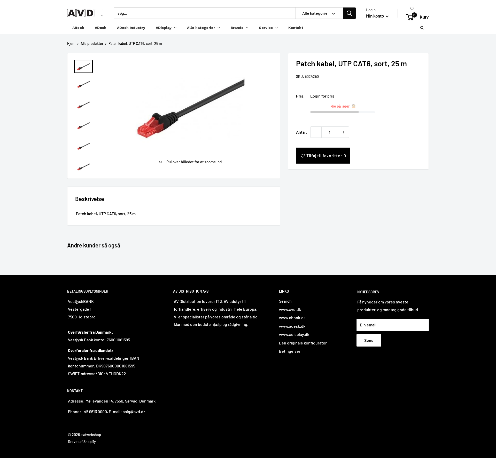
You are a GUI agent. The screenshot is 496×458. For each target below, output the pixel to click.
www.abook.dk (292, 317)
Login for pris (322, 95)
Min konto (375, 15)
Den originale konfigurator (303, 342)
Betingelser (289, 351)
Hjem (71, 43)
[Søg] (349, 13)
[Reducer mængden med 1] (316, 132)
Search (285, 301)
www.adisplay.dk (294, 334)
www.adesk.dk (292, 326)
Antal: (301, 132)
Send (369, 340)
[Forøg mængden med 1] (343, 132)
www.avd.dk (290, 309)
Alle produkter (92, 43)
